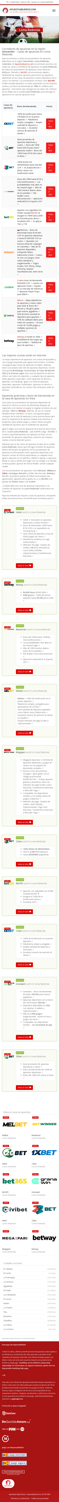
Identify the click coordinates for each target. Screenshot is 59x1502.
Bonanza (29, 1316)
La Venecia (29, 1281)
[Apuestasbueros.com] (21, 10)
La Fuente (29, 1307)
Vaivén (29, 1303)
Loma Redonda (38, 512)
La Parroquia (29, 1277)
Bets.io (20, 300)
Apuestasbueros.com (24, 64)
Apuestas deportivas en (11, 1338)
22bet (5, 473)
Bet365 (24, 72)
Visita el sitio (50, 124)
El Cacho (29, 1273)
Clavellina (29, 1320)
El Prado (29, 1290)
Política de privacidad (39, 1498)
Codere (20, 280)
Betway (20, 336)
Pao (29, 1312)
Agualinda (29, 1286)
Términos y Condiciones (20, 1498)
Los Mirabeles (29, 1294)
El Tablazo (29, 1269)
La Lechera (29, 1329)
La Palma (29, 1325)
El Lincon (29, 1299)
